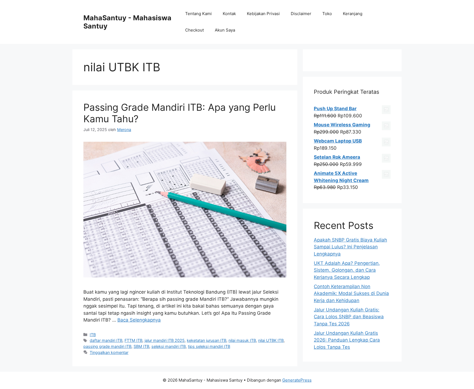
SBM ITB (141, 346)
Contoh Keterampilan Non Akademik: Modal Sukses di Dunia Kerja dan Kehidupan (351, 293)
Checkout (194, 30)
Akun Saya (225, 30)
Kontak (229, 13)
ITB (93, 334)
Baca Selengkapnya (139, 320)
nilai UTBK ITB (271, 340)
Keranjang (352, 13)
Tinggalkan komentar (109, 352)
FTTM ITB (133, 340)
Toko (327, 13)
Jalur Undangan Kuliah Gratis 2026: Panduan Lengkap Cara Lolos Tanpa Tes (347, 340)
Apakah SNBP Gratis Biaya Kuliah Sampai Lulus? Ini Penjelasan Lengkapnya (350, 247)
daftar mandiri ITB (106, 340)
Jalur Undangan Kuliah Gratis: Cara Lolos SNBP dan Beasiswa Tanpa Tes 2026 (349, 316)
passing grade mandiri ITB (107, 346)
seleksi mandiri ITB (168, 346)
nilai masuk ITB (242, 340)
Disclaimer (301, 13)
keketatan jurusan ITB (206, 340)
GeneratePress (297, 380)
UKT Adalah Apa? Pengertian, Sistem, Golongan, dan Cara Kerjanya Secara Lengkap (347, 270)
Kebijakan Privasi (263, 13)
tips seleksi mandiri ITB (209, 346)
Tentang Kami (198, 13)
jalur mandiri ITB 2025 (165, 340)
